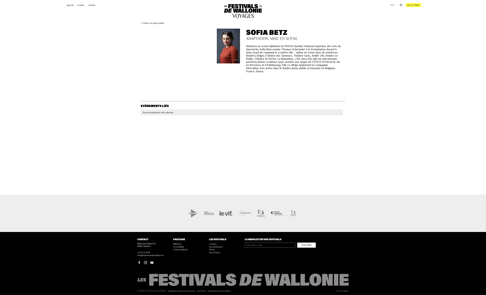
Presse (212, 250)
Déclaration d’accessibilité (219, 291)
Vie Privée (201, 291)
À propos (213, 244)
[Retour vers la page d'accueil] (243, 280)
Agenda (70, 5)
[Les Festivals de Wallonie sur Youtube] (152, 262)
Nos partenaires (216, 247)
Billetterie (413, 5)
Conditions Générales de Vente (181, 291)
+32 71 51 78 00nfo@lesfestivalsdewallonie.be (150, 254)
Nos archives (214, 252)
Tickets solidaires (180, 250)
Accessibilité (178, 247)
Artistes (91, 5)
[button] (393, 5)
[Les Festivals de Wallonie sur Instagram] (145, 262)
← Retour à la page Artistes (152, 23)
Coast (345, 291)
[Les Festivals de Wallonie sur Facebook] (139, 262)
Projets (81, 5)
